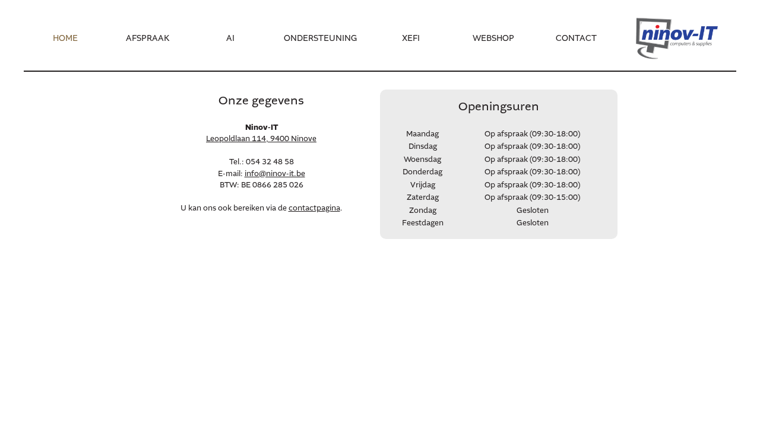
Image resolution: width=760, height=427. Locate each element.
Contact (576, 38)
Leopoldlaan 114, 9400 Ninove (261, 139)
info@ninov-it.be (275, 174)
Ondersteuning (320, 38)
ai (230, 38)
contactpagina (314, 208)
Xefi (411, 38)
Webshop (493, 38)
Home (65, 38)
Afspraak (148, 38)
